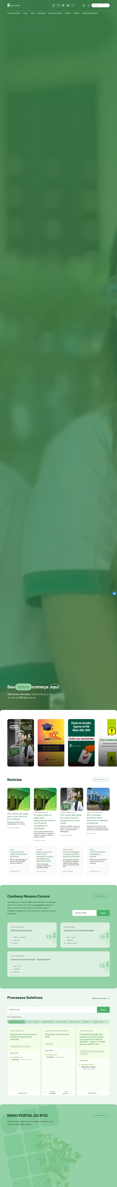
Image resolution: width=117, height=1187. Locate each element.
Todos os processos (101, 998)
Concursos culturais (33, 1022)
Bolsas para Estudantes (17, 1022)
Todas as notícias (101, 779)
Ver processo (23, 1093)
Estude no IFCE (61, 1022)
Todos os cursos (101, 896)
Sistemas (76, 13)
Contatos (68, 13)
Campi (33, 13)
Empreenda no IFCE (48, 1022)
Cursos (25, 13)
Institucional (41, 13)
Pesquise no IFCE (74, 1022)
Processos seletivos (13, 13)
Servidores (86, 1022)
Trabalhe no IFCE (98, 1022)
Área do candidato (50, 1092)
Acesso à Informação (55, 13)
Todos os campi (101, 1115)
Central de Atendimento (89, 13)
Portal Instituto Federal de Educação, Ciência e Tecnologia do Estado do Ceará (15, 5)
